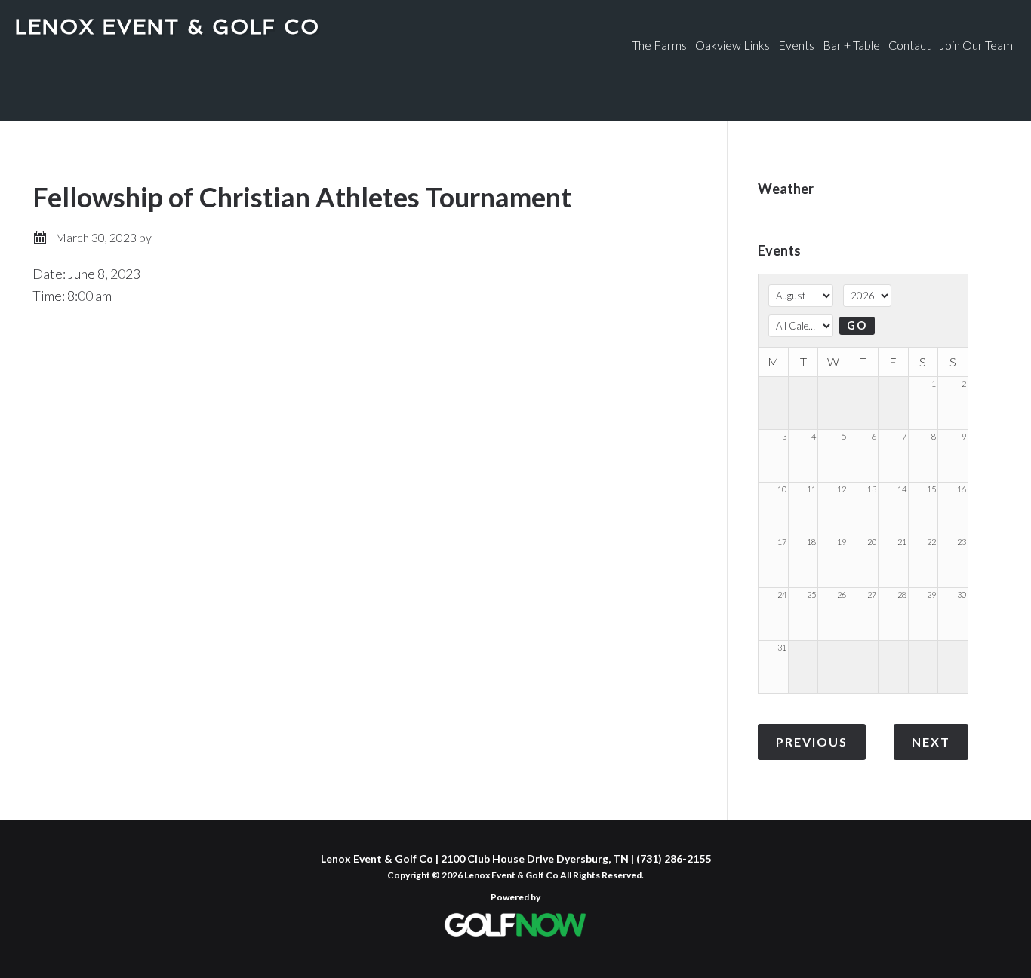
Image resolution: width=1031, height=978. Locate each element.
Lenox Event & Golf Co (167, 26)
